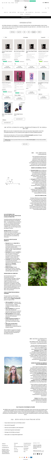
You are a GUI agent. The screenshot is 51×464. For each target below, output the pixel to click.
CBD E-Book (26, 449)
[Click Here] (32, 1)
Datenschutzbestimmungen (18, 446)
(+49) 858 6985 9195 (5, 447)
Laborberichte (26, 446)
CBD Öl (6, 12)
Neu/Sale (37, 12)
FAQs (24, 451)
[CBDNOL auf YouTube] (37, 454)
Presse (12, 2)
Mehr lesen (15, 28)
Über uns (15, 448)
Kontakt (16, 2)
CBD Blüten (12, 12)
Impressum (16, 443)
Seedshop (44, 12)
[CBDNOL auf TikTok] (41, 454)
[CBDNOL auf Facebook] (35, 454)
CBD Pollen (21, 12)
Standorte (28, 14)
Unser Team (16, 449)
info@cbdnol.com (5, 445)
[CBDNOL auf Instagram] (33, 454)
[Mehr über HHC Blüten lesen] (25, 144)
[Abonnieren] (43, 450)
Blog (9, 2)
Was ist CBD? (4, 2)
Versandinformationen (27, 443)
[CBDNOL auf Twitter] (39, 454)
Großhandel (16, 451)
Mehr (21, 14)
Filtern (6, 37)
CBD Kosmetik (29, 12)
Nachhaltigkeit (26, 448)
